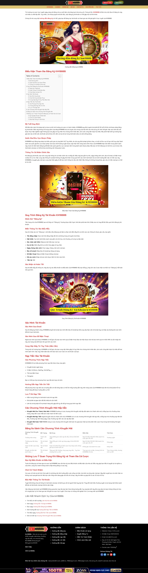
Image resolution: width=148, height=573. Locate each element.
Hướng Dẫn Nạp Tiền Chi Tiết (37, 105)
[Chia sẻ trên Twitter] (105, 554)
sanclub (105, 561)
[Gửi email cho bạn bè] (108, 554)
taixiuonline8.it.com (54, 561)
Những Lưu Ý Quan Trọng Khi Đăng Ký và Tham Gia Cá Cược (44, 113)
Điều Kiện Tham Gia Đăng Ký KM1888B (38, 78)
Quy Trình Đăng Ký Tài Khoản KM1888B (38, 86)
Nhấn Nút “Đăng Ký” (35, 88)
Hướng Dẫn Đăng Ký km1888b (43, 506)
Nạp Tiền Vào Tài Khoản (34, 102)
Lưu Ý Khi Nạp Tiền (35, 107)
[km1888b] (74, 3)
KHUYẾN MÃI (90, 7)
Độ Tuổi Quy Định (33, 80)
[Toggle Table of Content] (59, 76)
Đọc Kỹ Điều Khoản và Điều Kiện (38, 115)
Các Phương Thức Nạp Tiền (37, 103)
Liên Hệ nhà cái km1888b (49, 500)
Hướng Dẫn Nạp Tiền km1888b (48, 509)
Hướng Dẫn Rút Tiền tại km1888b (46, 512)
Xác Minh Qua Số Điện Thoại (37, 98)
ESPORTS (80, 7)
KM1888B (50, 7)
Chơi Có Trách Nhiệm (35, 117)
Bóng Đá (65, 7)
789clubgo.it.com (83, 561)
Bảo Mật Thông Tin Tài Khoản (37, 119)
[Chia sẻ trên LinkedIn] (114, 554)
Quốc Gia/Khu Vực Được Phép (38, 82)
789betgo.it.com (72, 561)
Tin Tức (98, 7)
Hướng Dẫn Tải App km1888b (42, 503)
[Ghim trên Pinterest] (111, 554)
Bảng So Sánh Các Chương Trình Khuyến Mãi (40, 111)
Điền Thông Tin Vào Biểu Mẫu (37, 90)
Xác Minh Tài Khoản (32, 94)
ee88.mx (63, 561)
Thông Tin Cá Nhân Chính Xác (37, 84)
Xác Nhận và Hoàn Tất (36, 92)
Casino (57, 7)
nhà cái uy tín (93, 561)
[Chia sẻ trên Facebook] (101, 554)
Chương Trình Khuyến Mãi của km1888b (49, 515)
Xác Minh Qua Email (35, 96)
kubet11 (100, 561)
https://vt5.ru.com (113, 531)
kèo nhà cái (112, 561)
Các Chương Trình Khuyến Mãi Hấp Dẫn (38, 109)
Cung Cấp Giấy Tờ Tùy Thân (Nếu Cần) (40, 100)
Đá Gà (73, 7)
